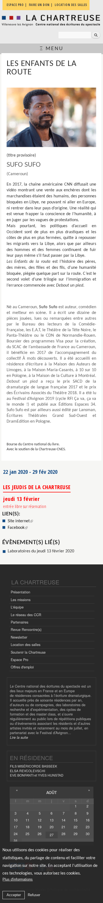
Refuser (34, 895)
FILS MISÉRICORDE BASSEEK (33, 766)
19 (39, 826)
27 (52, 834)
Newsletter (19, 637)
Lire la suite (19, 737)
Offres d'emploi (22, 667)
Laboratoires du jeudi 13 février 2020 (41, 551)
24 (16, 833)
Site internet (20, 521)
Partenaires (19, 622)
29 (75, 833)
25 (27, 833)
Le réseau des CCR (26, 614)
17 (16, 826)
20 (52, 826)
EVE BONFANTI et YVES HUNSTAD (36, 775)
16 (88, 820)
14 (63, 820)
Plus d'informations (17, 879)
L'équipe (17, 607)
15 (75, 820)
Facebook (18, 528)
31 (16, 840)
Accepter (14, 895)
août (51, 792)
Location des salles (25, 644)
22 (75, 826)
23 (88, 826)
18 (27, 826)
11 (27, 820)
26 (39, 833)
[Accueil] (51, 20)
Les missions (20, 599)
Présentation (20, 592)
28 (63, 833)
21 (63, 826)
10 (16, 820)
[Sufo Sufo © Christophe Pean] (51, 117)
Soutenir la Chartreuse (28, 652)
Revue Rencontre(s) (26, 629)
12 (39, 820)
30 (88, 833)
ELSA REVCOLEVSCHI (27, 770)
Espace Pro (19, 659)
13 (52, 820)
